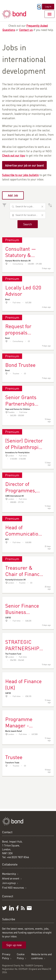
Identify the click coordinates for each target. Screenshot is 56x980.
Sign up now (14, 945)
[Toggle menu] (50, 14)
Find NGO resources (13, 887)
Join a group (9, 883)
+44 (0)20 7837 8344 (18, 857)
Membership (9, 873)
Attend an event (10, 878)
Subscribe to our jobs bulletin (20, 175)
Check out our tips (13, 155)
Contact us (26, 30)
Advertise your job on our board (24, 165)
